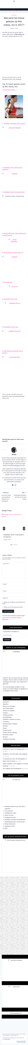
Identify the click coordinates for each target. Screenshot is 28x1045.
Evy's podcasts (9, 811)
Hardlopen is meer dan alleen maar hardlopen (15, 754)
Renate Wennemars (10, 824)
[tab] (12, 544)
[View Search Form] (14, 1)
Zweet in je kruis (9, 815)
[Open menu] (14, 9)
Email (5, 591)
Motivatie (5, 726)
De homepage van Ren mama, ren (13, 252)
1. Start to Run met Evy (8, 89)
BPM (6, 828)
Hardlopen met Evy (10, 826)
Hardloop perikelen (8, 715)
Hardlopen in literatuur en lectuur (11, 719)
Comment (6, 563)
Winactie (5, 737)
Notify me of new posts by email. (13, 607)
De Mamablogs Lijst (15, 1013)
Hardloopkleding (7, 717)
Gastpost (5, 713)
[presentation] (14, 523)
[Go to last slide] (4, 528)
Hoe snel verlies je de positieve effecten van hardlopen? (6, 497)
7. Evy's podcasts (7, 282)
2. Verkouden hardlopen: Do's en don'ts (13, 123)
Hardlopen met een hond (11, 327)
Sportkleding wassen (10, 821)
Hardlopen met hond (10, 817)
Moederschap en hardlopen (10, 724)
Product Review (7, 730)
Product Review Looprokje (10, 732)
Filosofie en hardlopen (9, 710)
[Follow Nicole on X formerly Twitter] (15, 485)
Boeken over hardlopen (9, 706)
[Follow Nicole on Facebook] (12, 485)
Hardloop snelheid (9, 806)
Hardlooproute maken (10, 813)
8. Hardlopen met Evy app (9, 299)
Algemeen (14, 15)
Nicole (14, 454)
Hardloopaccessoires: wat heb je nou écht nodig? (20, 496)
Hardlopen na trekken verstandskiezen (15, 819)
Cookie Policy (7, 1039)
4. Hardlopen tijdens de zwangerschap (13, 192)
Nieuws (5, 728)
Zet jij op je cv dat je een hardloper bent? (14, 749)
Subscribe (7, 639)
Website (5, 598)
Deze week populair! (8, 708)
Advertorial (6, 702)
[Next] (24, 528)
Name (5, 584)
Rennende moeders (8, 734)
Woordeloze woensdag (9, 739)
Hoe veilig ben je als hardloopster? (12, 768)
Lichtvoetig (6, 721)
